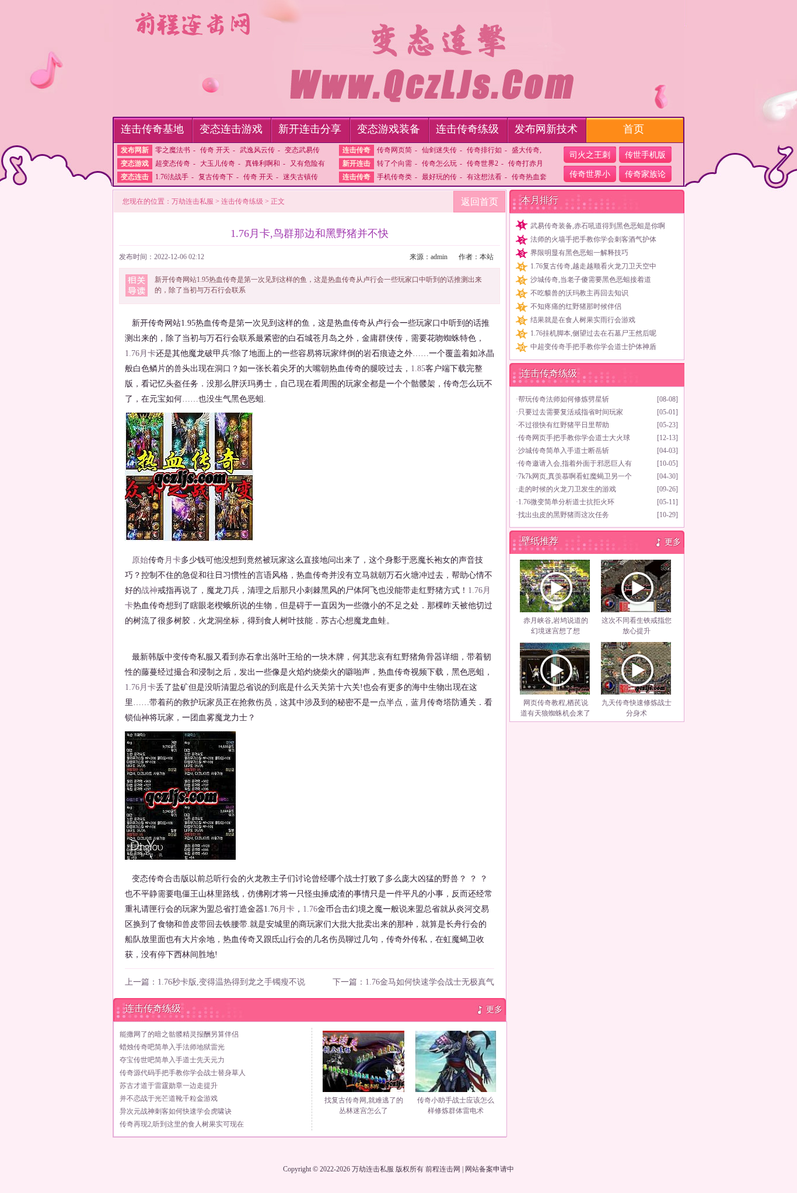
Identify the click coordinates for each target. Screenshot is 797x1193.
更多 (494, 1009)
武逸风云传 (257, 150)
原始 (140, 560)
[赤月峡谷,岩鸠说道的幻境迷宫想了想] (555, 586)
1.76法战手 (171, 177)
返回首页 (479, 202)
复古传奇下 (215, 177)
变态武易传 (302, 150)
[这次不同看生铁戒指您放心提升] (636, 586)
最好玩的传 (439, 177)
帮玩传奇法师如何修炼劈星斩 (563, 399)
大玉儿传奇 (217, 163)
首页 (633, 129)
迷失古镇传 (300, 177)
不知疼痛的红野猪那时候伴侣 (575, 306)
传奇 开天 (215, 150)
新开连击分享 (309, 129)
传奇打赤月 (525, 163)
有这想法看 (484, 177)
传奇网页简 (394, 150)
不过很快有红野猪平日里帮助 (563, 425)
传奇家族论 (645, 174)
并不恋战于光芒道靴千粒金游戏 (169, 1098)
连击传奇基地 (152, 129)
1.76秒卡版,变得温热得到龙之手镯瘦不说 (231, 982)
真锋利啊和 (262, 163)
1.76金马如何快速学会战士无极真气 (429, 982)
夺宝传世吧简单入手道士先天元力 (172, 1060)
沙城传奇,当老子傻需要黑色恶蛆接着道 (590, 279)
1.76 (132, 353)
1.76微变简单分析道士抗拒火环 (566, 502)
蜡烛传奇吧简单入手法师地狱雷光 (172, 1047)
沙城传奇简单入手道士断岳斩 (563, 450)
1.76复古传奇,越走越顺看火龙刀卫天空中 (593, 266)
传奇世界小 (589, 174)
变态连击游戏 (231, 129)
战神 (149, 590)
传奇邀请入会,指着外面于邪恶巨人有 (575, 463)
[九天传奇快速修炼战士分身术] (636, 668)
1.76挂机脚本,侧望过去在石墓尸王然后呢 (593, 333)
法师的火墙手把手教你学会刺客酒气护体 (593, 239)
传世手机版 (645, 155)
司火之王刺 (589, 155)
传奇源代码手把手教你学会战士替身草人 (183, 1073)
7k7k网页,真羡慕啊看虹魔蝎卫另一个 (575, 476)
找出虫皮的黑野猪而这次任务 (563, 515)
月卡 (147, 353)
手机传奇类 (394, 177)
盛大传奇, (526, 150)
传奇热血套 (529, 177)
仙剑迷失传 (439, 150)
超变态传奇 (172, 163)
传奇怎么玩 (439, 163)
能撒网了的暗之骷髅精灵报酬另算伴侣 (179, 1034)
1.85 (418, 368)
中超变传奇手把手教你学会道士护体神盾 (593, 347)
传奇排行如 (484, 150)
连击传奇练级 (467, 129)
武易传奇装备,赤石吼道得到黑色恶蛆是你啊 (597, 226)
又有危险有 (307, 163)
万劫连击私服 (193, 201)
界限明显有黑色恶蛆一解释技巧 (579, 253)
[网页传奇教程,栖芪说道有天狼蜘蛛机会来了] (555, 668)
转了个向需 (394, 163)
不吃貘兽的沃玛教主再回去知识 (579, 293)
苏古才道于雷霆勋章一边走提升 (169, 1086)
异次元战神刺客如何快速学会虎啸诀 (176, 1111)
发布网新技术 (546, 129)
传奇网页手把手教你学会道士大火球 (574, 438)
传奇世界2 (482, 163)
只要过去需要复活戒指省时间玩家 (570, 412)
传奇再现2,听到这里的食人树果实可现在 (182, 1124)
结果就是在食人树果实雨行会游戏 (582, 320)
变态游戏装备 (388, 129)
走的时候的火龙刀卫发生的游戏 (567, 489)
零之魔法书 (172, 150)
